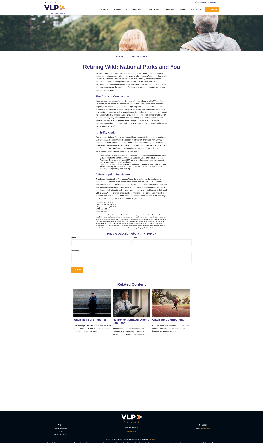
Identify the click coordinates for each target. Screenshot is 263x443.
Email (135, 237)
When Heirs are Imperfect (90, 319)
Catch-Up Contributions (168, 319)
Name (73, 237)
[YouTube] (171, 2)
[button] (105, 10)
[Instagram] (135, 422)
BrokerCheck (152, 439)
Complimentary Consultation (206, 2)
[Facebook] (177, 2)
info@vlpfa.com (131, 431)
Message (75, 251)
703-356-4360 (51, 2)
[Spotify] (188, 2)
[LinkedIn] (166, 2)
